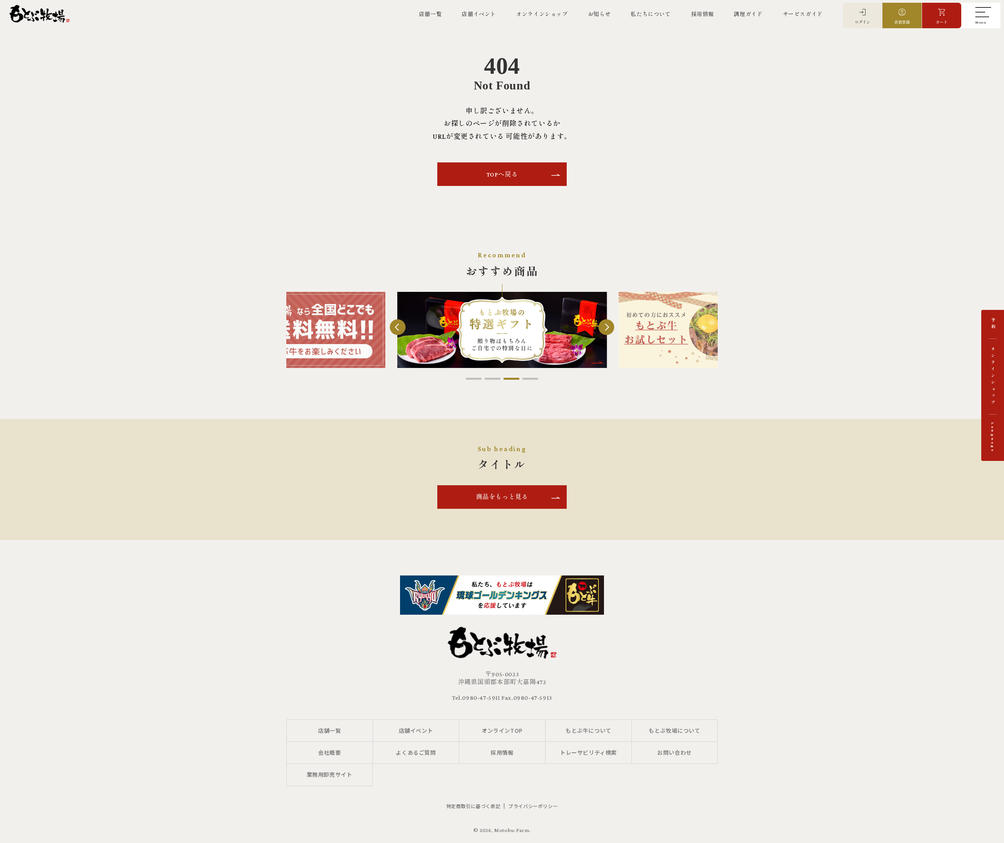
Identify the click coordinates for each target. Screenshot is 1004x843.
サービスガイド (803, 14)
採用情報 (702, 14)
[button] (474, 379)
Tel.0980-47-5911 (476, 697)
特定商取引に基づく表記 (473, 806)
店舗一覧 (430, 14)
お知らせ (599, 14)
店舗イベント (479, 14)
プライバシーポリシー (533, 806)
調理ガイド (748, 14)
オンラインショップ (541, 14)
